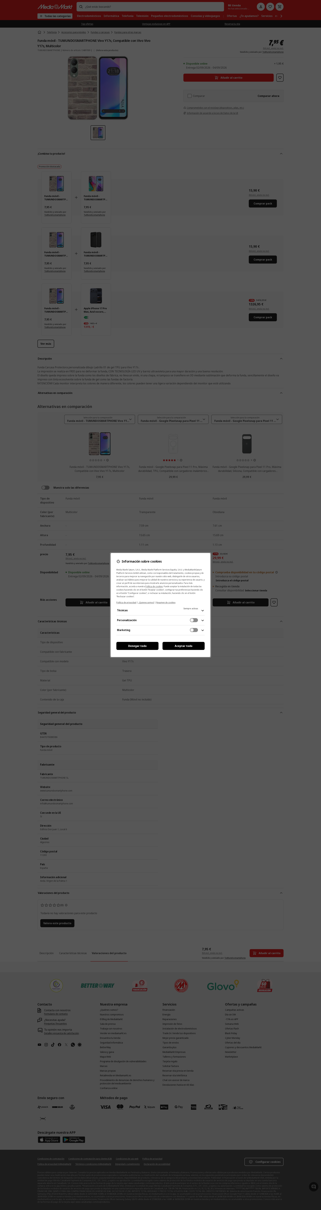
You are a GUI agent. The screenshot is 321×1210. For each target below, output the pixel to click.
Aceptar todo (183, 646)
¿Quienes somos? (146, 602)
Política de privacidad (126, 602)
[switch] (194, 620)
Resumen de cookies (165, 602)
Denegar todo (137, 646)
